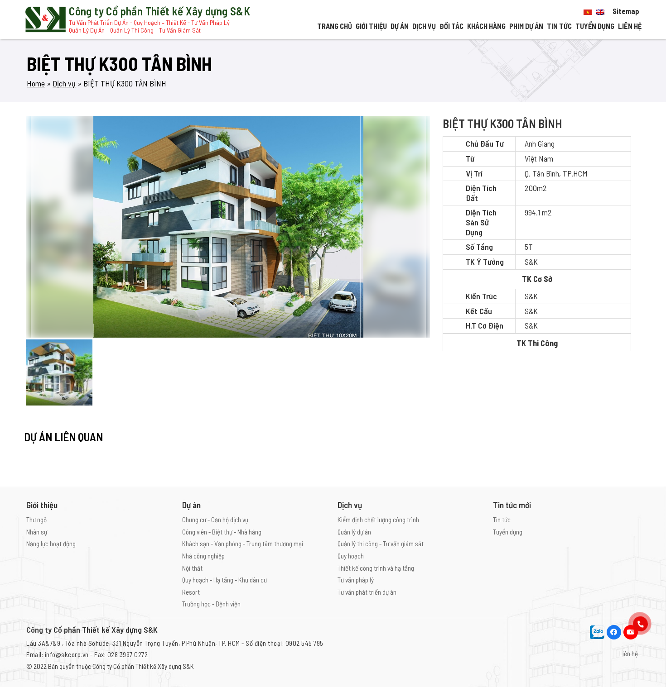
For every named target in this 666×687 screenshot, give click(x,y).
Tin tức (559, 26)
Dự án (400, 26)
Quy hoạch (351, 556)
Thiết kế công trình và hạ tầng (376, 568)
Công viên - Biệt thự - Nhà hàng (221, 532)
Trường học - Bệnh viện (211, 604)
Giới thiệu (371, 26)
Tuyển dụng (594, 26)
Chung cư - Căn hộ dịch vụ (215, 519)
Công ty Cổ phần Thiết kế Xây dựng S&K (143, 666)
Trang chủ (334, 26)
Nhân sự (36, 532)
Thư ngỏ (36, 519)
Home (36, 83)
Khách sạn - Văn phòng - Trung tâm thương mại (242, 543)
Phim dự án (526, 26)
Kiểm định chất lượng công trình (378, 519)
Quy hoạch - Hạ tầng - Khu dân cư (224, 580)
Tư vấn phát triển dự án (367, 592)
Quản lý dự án (354, 532)
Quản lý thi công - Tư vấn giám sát (381, 543)
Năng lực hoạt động (51, 543)
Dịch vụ (424, 26)
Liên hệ (630, 26)
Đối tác (451, 26)
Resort (191, 592)
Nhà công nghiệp (203, 556)
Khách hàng (486, 26)
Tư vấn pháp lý (356, 580)
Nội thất (192, 568)
